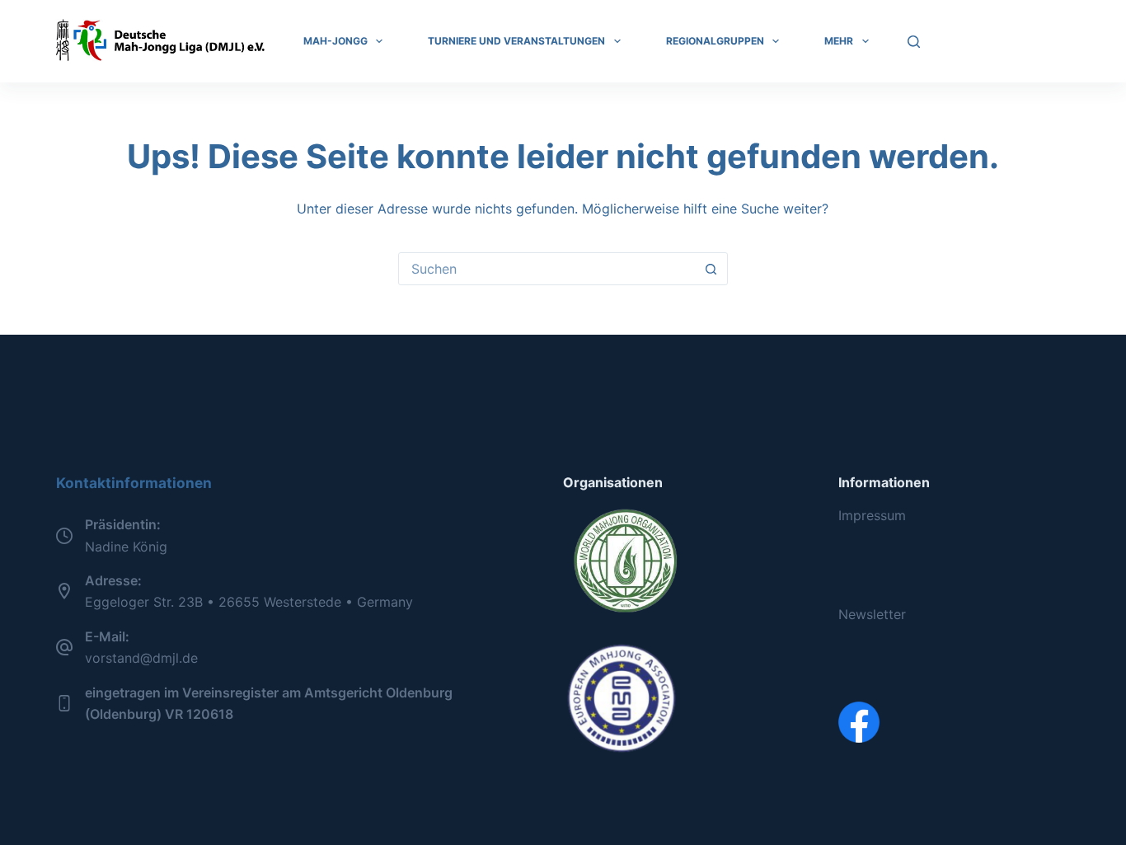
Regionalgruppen (715, 41)
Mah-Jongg (335, 41)
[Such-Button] (711, 268)
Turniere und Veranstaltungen (516, 41)
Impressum (872, 515)
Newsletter (872, 614)
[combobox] (547, 268)
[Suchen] (914, 41)
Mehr (838, 41)
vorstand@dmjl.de (141, 658)
